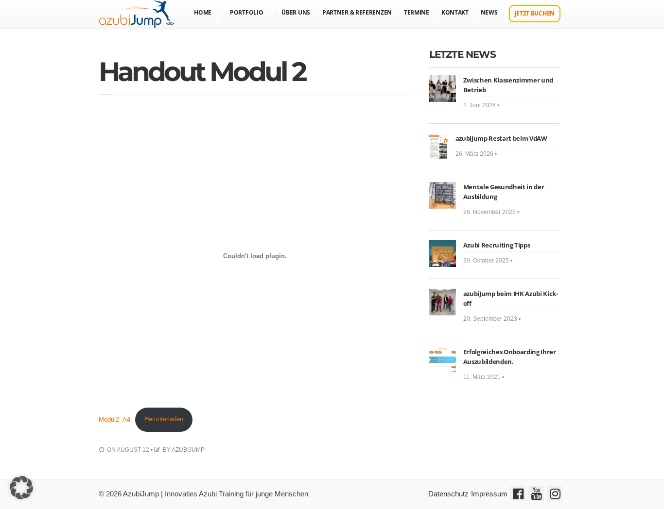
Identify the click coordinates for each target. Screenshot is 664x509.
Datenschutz (448, 494)
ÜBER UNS (295, 12)
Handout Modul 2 (202, 71)
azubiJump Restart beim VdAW (501, 138)
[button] (21, 487)
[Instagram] (554, 493)
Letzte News (462, 54)
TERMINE (416, 12)
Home (202, 12)
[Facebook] (517, 493)
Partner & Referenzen (357, 12)
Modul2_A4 (114, 419)
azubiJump (188, 449)
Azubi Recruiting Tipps (496, 245)
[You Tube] (536, 493)
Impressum (489, 494)
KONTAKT (455, 12)
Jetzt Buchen (535, 13)
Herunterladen (163, 419)
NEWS (489, 12)
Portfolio (246, 12)
